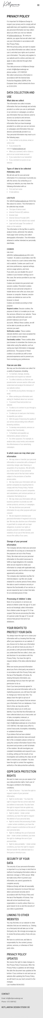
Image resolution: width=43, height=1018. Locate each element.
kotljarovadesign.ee (15, 36)
